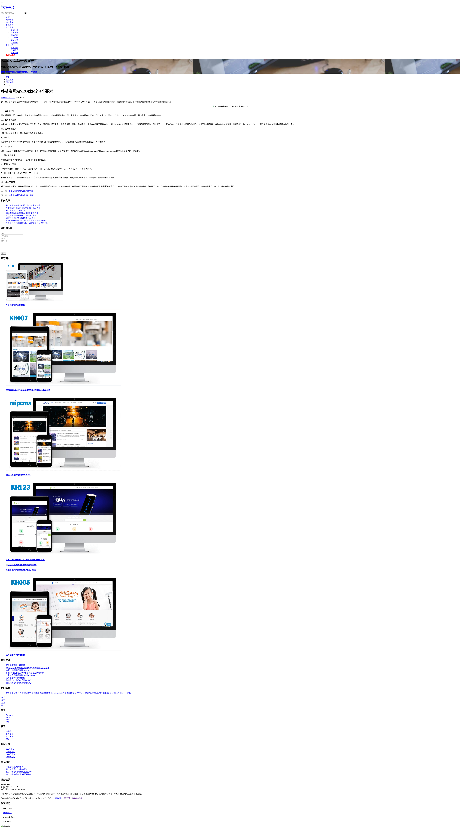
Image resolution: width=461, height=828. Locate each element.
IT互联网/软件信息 (36, 693)
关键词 (25, 693)
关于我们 (9, 45)
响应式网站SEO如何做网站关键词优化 (22, 213)
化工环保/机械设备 (58, 693)
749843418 (7, 813)
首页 (8, 17)
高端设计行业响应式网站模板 (18, 680)
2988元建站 (10, 754)
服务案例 (9, 734)
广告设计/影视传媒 (85, 693)
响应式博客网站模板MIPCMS (18, 475)
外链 (19, 693)
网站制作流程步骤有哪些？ (17, 769)
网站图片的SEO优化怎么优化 (18, 210)
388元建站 (10, 749)
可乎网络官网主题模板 (15, 305)
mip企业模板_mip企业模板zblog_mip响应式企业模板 (28, 390)
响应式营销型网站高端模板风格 (19, 683)
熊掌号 (47, 693)
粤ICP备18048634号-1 (73, 798)
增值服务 (9, 739)
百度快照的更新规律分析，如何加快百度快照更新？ (28, 223)
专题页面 (9, 25)
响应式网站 (114, 693)
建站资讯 (9, 27)
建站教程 (14, 35)
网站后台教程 (125, 693)
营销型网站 (71, 693)
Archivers (9, 715)
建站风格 (9, 736)
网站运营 (14, 40)
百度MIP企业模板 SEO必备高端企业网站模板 (25, 560)
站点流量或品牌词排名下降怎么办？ (21, 215)
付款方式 (14, 53)
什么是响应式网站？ (14, 767)
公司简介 (14, 48)
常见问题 (14, 30)
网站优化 (14, 38)
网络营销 (14, 43)
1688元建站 (10, 752)
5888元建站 (10, 757)
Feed (7, 719)
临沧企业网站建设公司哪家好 (21, 191)
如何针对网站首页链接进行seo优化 (20, 218)
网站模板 (9, 20)
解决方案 (14, 32)
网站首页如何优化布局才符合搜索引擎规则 (24, 205)
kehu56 (4, 98)
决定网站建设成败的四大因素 (21, 195)
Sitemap (9, 717)
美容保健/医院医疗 (101, 693)
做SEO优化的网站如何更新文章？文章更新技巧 (26, 221)
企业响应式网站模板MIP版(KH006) (21, 570)
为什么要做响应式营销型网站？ (19, 774)
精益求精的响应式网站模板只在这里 (19, 72)
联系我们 (14, 50)
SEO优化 (9, 693)
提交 (3, 253)
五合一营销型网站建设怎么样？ (19, 772)
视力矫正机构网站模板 (15, 655)
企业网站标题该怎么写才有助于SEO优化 (23, 208)
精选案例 (9, 22)
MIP (15, 693)
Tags (7, 722)
